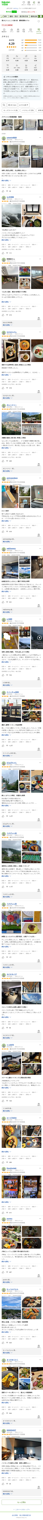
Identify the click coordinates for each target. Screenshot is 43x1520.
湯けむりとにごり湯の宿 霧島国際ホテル (15, 20)
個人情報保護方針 (25, 1515)
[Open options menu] (40, 137)
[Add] (38, 21)
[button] (7, 124)
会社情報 (15, 1515)
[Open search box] (4, 105)
